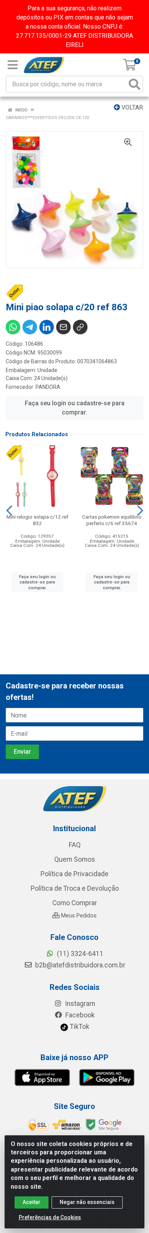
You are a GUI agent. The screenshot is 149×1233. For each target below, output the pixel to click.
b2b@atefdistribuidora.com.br (79, 965)
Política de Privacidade (74, 874)
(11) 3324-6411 (79, 953)
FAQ (75, 845)
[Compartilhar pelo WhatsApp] (13, 327)
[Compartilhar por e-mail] (63, 327)
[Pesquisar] (134, 84)
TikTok (78, 1026)
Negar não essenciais (87, 1202)
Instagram (79, 1003)
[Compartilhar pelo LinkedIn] (46, 327)
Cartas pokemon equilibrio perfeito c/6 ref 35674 (111, 520)
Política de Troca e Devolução (75, 888)
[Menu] (12, 65)
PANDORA (48, 387)
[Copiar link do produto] (80, 327)
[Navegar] (9, 510)
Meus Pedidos (78, 915)
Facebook (79, 1015)
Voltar (131, 107)
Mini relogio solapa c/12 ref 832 (37, 520)
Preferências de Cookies (50, 1217)
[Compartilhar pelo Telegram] (30, 327)
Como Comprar (74, 903)
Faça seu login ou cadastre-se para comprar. (75, 408)
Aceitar (31, 1202)
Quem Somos (74, 859)
